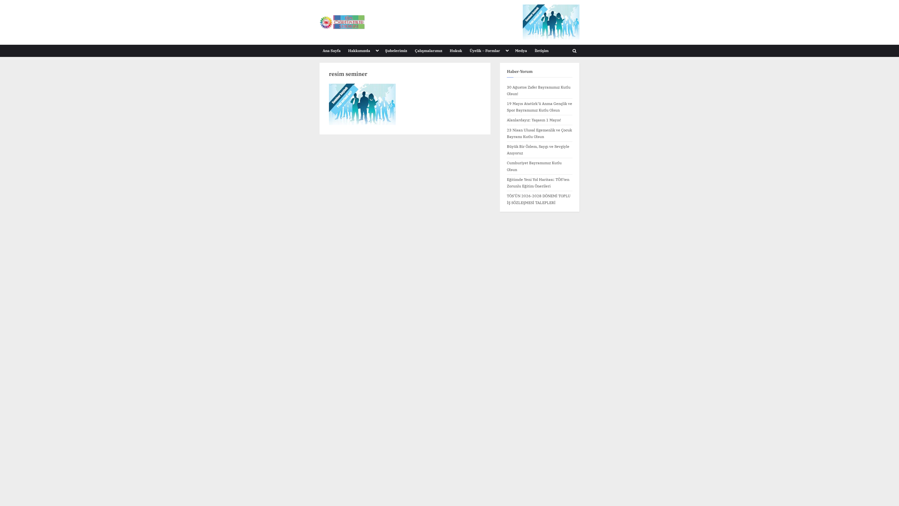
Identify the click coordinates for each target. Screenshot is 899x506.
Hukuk (456, 50)
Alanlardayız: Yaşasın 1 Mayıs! (534, 119)
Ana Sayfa (332, 50)
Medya (521, 50)
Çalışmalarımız (428, 50)
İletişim (542, 50)
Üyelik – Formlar (485, 50)
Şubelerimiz (396, 50)
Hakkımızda (359, 50)
